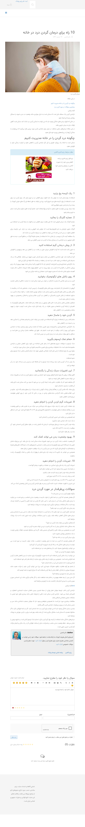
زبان (17, 683)
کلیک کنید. (38, 640)
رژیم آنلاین (68, 652)
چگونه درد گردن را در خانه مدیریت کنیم (63, 103)
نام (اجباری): (71, 715)
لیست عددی (46, 683)
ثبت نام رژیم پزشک (21, 1)
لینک (61, 683)
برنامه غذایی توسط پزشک (55, 652)
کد (35, 683)
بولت (43, 683)
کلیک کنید (59, 644)
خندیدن (26, 683)
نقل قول (38, 683)
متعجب (20, 683)
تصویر (58, 683)
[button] (9, 5)
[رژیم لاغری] (32, 170)
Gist (31, 683)
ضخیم (72, 683)
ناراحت (14, 683)
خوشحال (23, 683)
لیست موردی (49, 683)
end (73, 585)
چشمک (72, 685)
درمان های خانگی (69, 27)
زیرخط (66, 683)
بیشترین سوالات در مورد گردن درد (64, 107)
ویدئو (54, 683)
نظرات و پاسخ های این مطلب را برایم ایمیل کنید (59, 737)
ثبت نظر (14, 737)
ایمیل (40, 715)
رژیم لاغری (61, 152)
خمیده (69, 683)
